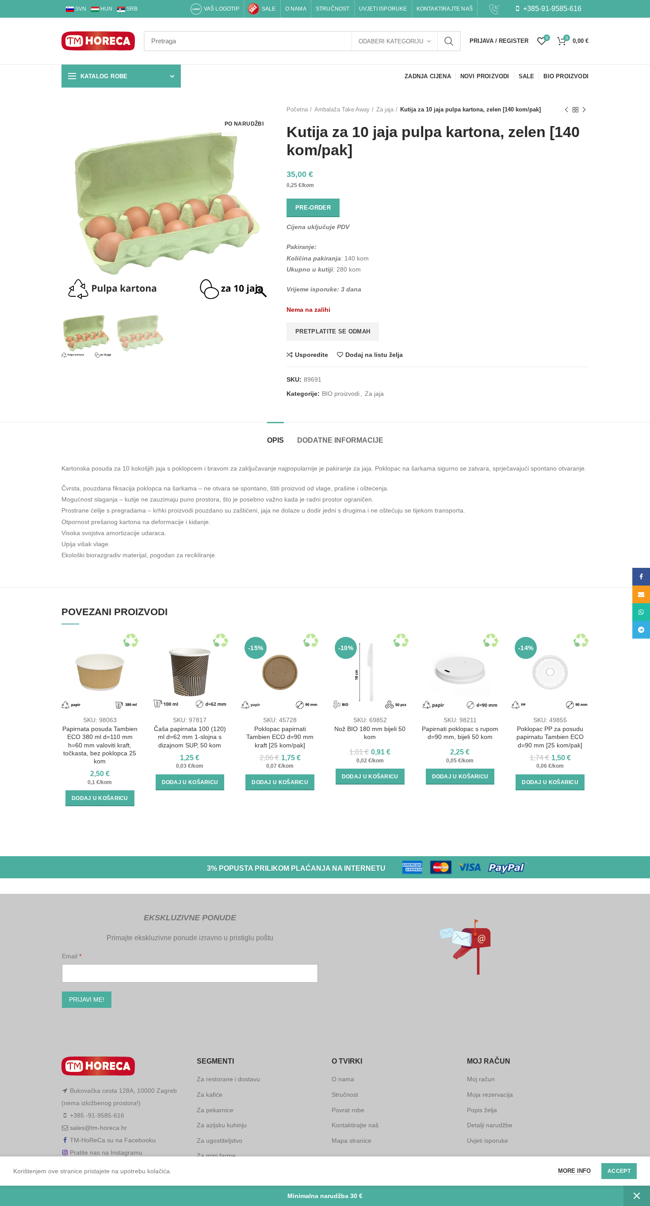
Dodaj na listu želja (374, 355)
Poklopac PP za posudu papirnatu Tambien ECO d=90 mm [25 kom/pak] (550, 736)
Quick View (132, 668)
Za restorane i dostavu (228, 1079)
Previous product (566, 109)
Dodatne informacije (340, 440)
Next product (584, 109)
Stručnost (345, 1094)
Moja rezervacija (490, 1094)
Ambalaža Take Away (342, 109)
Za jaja (385, 109)
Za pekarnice (215, 1110)
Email (70, 956)
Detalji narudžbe (489, 1125)
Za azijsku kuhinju (222, 1125)
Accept (619, 1171)
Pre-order (313, 207)
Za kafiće (209, 1094)
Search (449, 41)
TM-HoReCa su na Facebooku (113, 1140)
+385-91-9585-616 (551, 8)
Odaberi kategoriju (391, 41)
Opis (275, 440)
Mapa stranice (351, 1140)
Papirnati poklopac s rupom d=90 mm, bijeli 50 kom (460, 732)
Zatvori (636, 1196)
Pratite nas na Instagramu (106, 1152)
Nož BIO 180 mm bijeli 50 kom (369, 732)
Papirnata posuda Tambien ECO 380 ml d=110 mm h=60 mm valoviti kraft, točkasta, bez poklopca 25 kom (100, 745)
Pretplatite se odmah (332, 331)
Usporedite (311, 355)
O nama (343, 1079)
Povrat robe (348, 1110)
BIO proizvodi (340, 393)
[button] (262, 209)
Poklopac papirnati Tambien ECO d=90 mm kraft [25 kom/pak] (280, 736)
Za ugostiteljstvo (219, 1140)
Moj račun (481, 1079)
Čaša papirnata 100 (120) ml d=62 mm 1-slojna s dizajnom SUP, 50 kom (190, 736)
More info (574, 1171)
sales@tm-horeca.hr (98, 1127)
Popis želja (482, 1110)
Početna (297, 109)
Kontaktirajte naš (355, 1125)
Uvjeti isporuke (487, 1140)
